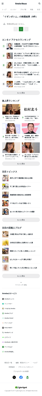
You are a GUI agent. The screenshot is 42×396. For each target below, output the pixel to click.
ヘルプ (35, 363)
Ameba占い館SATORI (11, 342)
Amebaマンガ (9, 332)
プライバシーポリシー (25, 367)
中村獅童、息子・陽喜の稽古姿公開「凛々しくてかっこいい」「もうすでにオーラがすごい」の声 (32, 138)
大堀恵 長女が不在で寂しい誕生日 (21, 234)
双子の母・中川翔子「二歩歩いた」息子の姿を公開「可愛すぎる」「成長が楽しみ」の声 (12, 138)
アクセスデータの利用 (21, 371)
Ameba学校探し (9, 352)
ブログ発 (23, 9)
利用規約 (12, 367)
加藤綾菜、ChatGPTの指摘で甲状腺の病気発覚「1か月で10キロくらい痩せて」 (26, 46)
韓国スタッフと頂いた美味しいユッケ (23, 251)
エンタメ (13, 9)
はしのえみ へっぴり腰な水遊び (20, 259)
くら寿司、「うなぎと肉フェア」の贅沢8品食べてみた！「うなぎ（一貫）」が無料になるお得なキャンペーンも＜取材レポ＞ (27, 85)
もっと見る (21, 93)
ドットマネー (8, 304)
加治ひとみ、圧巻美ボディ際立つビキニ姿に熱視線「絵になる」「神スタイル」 (12, 119)
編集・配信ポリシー (22, 363)
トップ (4, 9)
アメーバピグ (8, 323)
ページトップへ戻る (21, 285)
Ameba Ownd (9, 318)
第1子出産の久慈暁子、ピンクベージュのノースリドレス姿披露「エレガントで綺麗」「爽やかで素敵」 (27, 74)
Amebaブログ (9, 313)
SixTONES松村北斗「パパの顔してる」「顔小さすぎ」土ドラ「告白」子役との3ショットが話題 (32, 119)
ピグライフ (8, 337)
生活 (38, 9)
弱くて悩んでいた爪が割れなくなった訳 (23, 268)
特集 (31, 9)
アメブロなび (8, 347)
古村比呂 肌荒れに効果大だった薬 (21, 243)
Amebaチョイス (9, 299)
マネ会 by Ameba (10, 308)
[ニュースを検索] (39, 3)
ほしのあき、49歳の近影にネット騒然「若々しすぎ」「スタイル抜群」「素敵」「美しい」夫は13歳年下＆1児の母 (26, 66)
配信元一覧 (8, 363)
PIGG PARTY (8, 328)
